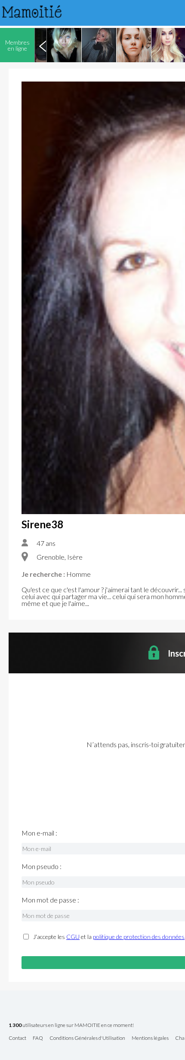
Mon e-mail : (39, 833)
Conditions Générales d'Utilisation (87, 1038)
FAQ (38, 1038)
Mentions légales (150, 1038)
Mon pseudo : (42, 866)
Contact (17, 1038)
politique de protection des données (139, 936)
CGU (73, 936)
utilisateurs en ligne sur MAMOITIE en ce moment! (71, 1025)
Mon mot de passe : (50, 899)
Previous (42, 45)
